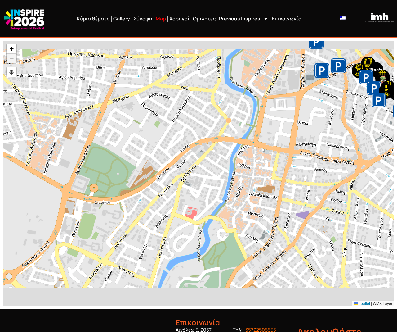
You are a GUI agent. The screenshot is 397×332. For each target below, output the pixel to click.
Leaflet (364, 303)
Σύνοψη (142, 18)
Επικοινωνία (286, 18)
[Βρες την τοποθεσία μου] (11, 72)
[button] (368, 64)
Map (161, 18)
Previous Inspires (239, 18)
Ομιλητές (204, 18)
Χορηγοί (179, 18)
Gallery (121, 18)
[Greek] (348, 18)
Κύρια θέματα (93, 18)
